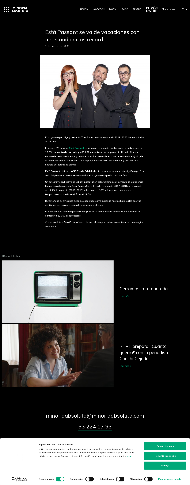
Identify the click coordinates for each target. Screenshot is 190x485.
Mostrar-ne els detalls (169, 479)
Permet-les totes (165, 446)
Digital (113, 9)
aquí (129, 456)
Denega (165, 465)
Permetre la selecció (165, 456)
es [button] (183, 9)
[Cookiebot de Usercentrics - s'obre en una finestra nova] (19, 479)
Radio (125, 9)
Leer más (95, 291)
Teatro (137, 9)
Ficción (84, 9)
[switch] (89, 479)
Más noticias (11, 256)
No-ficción (98, 9)
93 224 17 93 (95, 426)
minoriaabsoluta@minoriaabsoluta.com (95, 415)
